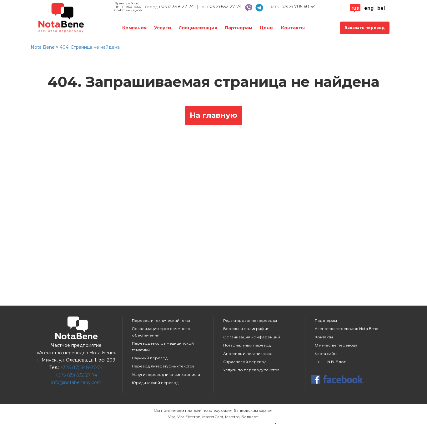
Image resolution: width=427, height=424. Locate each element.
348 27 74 (176, 6)
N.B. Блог (336, 361)
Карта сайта (326, 353)
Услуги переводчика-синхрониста (166, 374)
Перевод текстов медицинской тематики (163, 346)
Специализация (197, 28)
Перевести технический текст (161, 320)
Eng (369, 8)
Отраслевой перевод (244, 361)
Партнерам (238, 28)
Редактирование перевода (250, 320)
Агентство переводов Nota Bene (346, 328)
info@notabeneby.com (76, 382)
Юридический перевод (155, 382)
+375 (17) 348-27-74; (81, 367)
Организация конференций (251, 337)
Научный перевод (150, 358)
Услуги (162, 28)
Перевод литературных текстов (163, 366)
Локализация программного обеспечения (161, 331)
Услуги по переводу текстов (251, 369)
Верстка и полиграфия (246, 328)
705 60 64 (298, 6)
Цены (267, 28)
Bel (381, 8)
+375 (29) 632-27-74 (76, 375)
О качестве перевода (336, 345)
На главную (213, 115)
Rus (355, 8)
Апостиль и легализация (247, 353)
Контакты (293, 28)
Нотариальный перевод (247, 345)
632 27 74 (224, 6)
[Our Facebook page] (351, 380)
